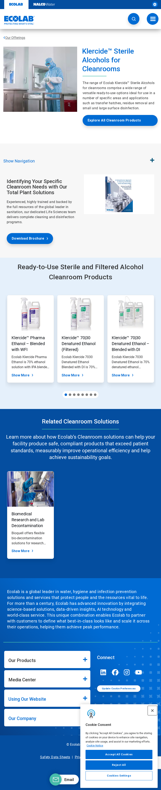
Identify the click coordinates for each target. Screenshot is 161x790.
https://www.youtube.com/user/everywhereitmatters (138, 672)
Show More (21, 375)
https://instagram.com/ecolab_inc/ (127, 672)
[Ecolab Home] (17, 20)
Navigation (19, 161)
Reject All (119, 764)
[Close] (152, 710)
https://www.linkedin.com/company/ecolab (103, 672)
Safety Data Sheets (55, 757)
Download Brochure (28, 238)
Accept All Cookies (119, 754)
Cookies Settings (119, 775)
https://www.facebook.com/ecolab (115, 672)
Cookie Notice (95, 745)
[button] (133, 19)
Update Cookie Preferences (119, 688)
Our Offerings (15, 38)
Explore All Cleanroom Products (114, 120)
